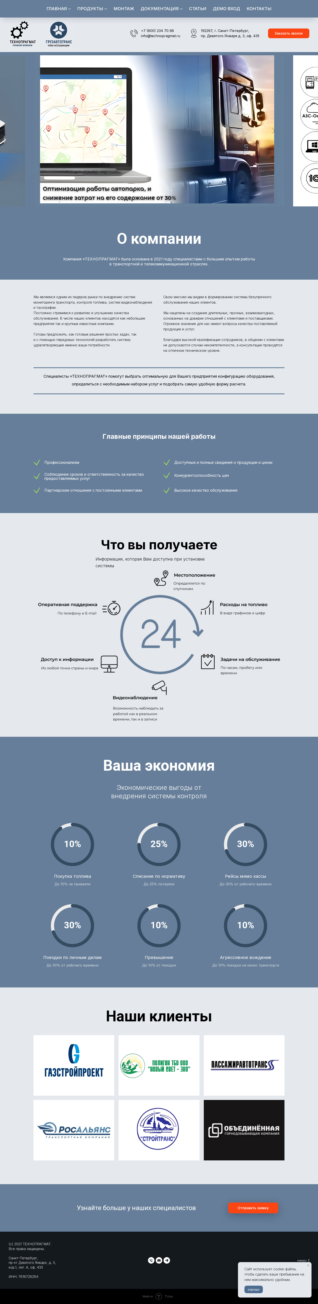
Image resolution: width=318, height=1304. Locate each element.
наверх (302, 1260)
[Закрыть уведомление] (308, 1265)
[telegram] (167, 1260)
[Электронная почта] (159, 1260)
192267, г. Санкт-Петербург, (225, 31)
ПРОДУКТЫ (90, 8)
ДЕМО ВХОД (226, 8)
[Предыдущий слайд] (44, 130)
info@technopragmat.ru (160, 36)
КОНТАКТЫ (259, 8)
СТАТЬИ (197, 8)
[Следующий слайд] (273, 130)
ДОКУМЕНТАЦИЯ (160, 8)
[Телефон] (151, 1260)
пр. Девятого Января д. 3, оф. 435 (230, 36)
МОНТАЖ (124, 8)
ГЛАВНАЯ (57, 8)
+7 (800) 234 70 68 (157, 31)
